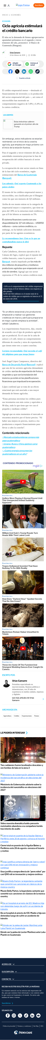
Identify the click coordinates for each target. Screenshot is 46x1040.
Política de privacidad (9, 1026)
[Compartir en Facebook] (10, 71)
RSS (42, 1026)
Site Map (36, 1026)
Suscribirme (6, 1003)
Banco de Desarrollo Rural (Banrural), (19, 364)
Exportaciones (27, 716)
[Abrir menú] (5, 5)
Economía (16, 15)
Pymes (36, 716)
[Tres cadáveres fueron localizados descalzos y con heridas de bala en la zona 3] (23, 750)
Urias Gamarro (15, 53)
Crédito (16, 716)
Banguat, (6, 261)
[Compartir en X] (17, 71)
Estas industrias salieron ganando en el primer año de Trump (26, 124)
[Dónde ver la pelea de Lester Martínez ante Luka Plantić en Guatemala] (23, 927)
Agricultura (7, 716)
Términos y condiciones (24, 1026)
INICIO (5, 15)
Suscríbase (39, 5)
